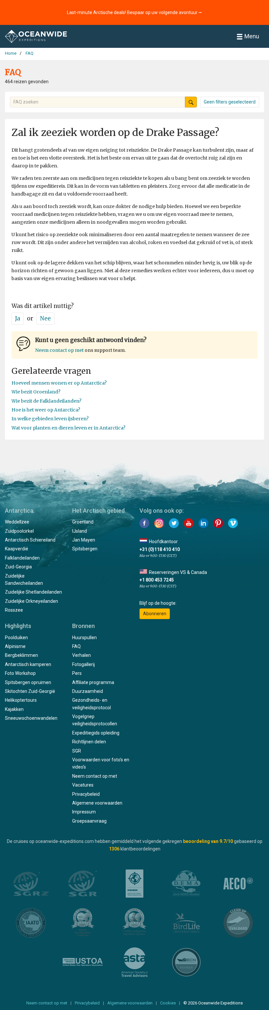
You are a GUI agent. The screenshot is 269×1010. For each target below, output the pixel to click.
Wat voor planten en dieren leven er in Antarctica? (68, 428)
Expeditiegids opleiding (95, 732)
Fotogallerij (83, 664)
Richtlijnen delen (89, 741)
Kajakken (14, 709)
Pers (77, 673)
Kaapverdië (16, 548)
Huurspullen (84, 637)
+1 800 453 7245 (156, 579)
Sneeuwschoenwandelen (31, 718)
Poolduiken (16, 637)
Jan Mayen (83, 540)
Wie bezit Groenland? (35, 392)
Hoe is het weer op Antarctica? (45, 410)
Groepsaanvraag (89, 821)
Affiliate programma (93, 682)
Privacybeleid (86, 794)
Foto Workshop (20, 673)
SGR (76, 750)
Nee (45, 318)
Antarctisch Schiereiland (30, 540)
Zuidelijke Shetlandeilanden (33, 592)
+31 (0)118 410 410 (159, 549)
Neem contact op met (59, 350)
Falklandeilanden (22, 558)
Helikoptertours (21, 700)
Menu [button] (251, 36)
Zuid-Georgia (18, 566)
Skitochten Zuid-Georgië (30, 691)
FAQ (76, 646)
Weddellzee (17, 521)
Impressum (84, 811)
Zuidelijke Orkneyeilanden (31, 601)
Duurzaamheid (87, 691)
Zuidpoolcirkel (19, 531)
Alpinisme (15, 646)
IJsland (79, 531)
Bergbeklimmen (21, 655)
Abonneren (154, 613)
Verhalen (81, 655)
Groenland (82, 521)
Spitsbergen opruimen (28, 682)
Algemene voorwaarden (97, 803)
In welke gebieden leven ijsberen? (50, 419)
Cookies (168, 1002)
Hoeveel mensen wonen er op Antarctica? (59, 383)
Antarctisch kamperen (28, 664)
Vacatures (82, 785)
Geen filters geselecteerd (230, 102)
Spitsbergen (84, 548)
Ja (17, 318)
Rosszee (14, 610)
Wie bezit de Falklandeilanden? (46, 401)
